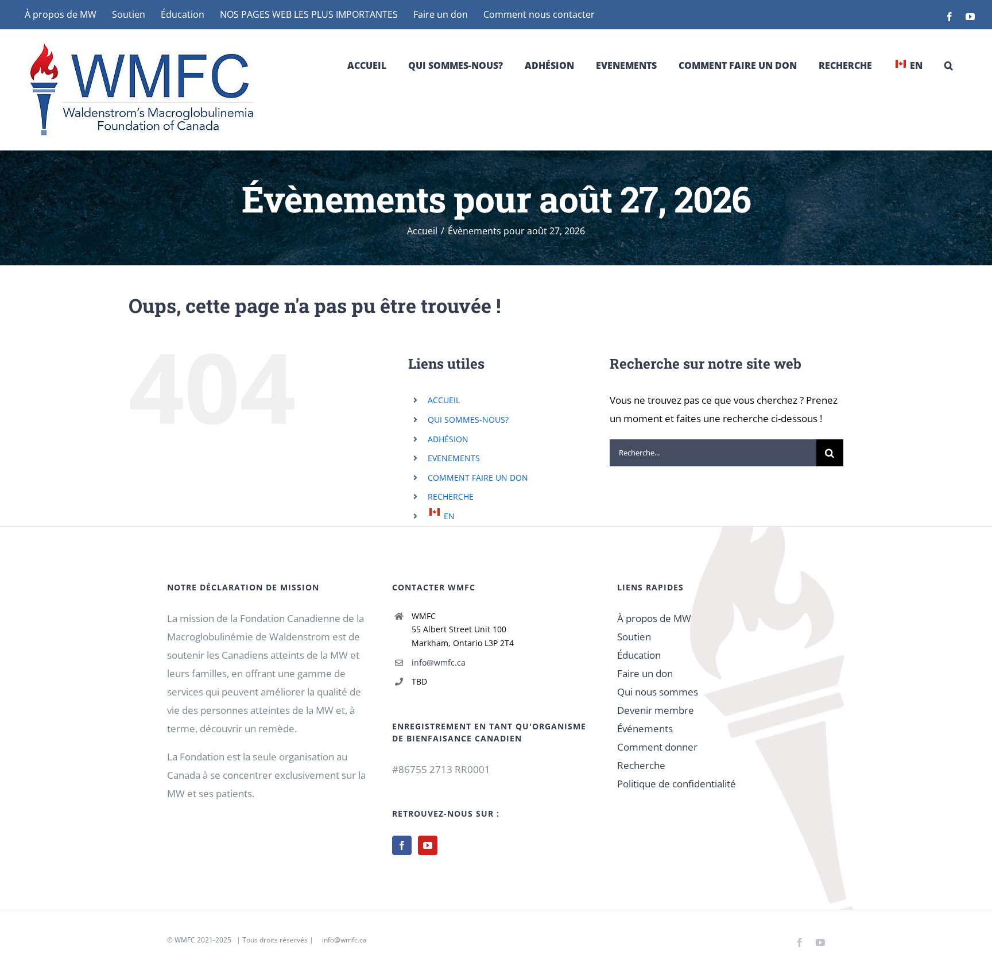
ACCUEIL (444, 400)
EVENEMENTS (454, 458)
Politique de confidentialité (676, 783)
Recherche (641, 765)
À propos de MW (654, 618)
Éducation (639, 655)
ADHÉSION (448, 439)
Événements (645, 728)
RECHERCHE (451, 496)
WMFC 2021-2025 (203, 940)
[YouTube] (427, 845)
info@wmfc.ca (439, 662)
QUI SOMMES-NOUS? (468, 419)
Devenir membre (655, 710)
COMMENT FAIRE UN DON (478, 477)
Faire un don (645, 673)
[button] (948, 65)
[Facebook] (402, 845)
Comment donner (657, 746)
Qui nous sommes (657, 691)
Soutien (634, 636)
